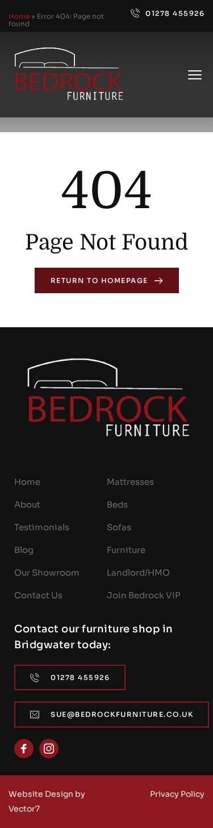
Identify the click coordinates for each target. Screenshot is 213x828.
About (27, 504)
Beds (117, 504)
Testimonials (41, 527)
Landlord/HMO (138, 572)
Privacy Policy (177, 794)
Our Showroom (47, 572)
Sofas (119, 527)
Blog (24, 549)
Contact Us (38, 595)
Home (19, 16)
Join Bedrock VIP (144, 595)
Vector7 (24, 809)
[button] (195, 75)
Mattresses (130, 481)
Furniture (126, 549)
